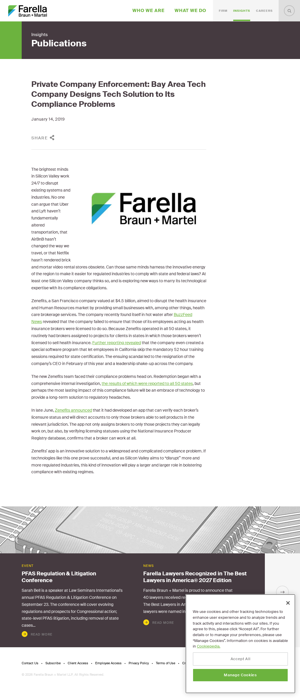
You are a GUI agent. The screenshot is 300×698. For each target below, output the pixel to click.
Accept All (240, 658)
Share (39, 138)
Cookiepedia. (208, 646)
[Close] (288, 602)
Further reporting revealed (116, 342)
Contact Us (30, 663)
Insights (241, 11)
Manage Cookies (240, 674)
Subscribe (53, 663)
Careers (264, 11)
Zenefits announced (73, 410)
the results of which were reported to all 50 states (147, 383)
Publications (58, 43)
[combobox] (289, 10)
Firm (223, 11)
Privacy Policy (139, 663)
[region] (240, 643)
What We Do (190, 10)
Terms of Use (165, 663)
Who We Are (148, 10)
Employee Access (108, 663)
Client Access (78, 663)
